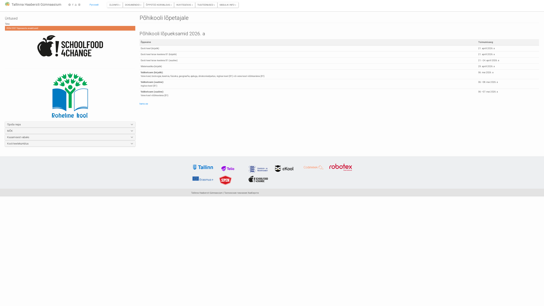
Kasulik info (227, 5)
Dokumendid (132, 5)
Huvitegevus (184, 5)
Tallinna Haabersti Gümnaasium (36, 5)
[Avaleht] (8, 4)
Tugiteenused (205, 5)
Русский (94, 4)
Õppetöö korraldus (158, 5)
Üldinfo (114, 5)
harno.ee (144, 103)
